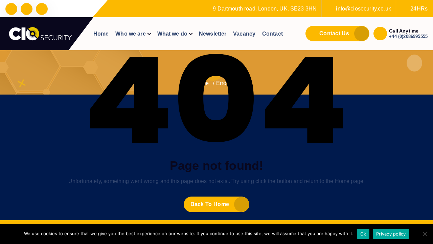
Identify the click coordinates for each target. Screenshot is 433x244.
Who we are (130, 34)
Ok (363, 234)
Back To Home (209, 204)
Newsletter (213, 34)
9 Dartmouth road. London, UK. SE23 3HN (265, 9)
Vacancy (244, 34)
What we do (172, 34)
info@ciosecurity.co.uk (363, 9)
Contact (272, 34)
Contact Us (333, 33)
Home (101, 34)
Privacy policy (391, 234)
